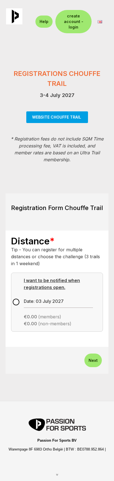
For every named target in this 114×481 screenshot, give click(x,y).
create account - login (73, 21)
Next (93, 360)
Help (44, 21)
